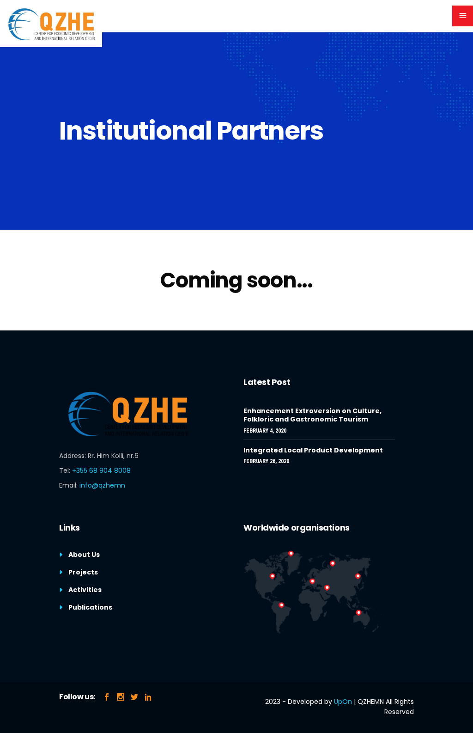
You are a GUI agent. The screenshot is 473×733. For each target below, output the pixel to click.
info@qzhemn (102, 485)
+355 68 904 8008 (101, 470)
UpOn (343, 701)
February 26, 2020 (266, 461)
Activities (85, 589)
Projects (83, 572)
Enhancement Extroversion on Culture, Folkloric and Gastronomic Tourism (312, 415)
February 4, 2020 (264, 431)
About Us (84, 554)
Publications (90, 607)
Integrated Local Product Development (313, 450)
